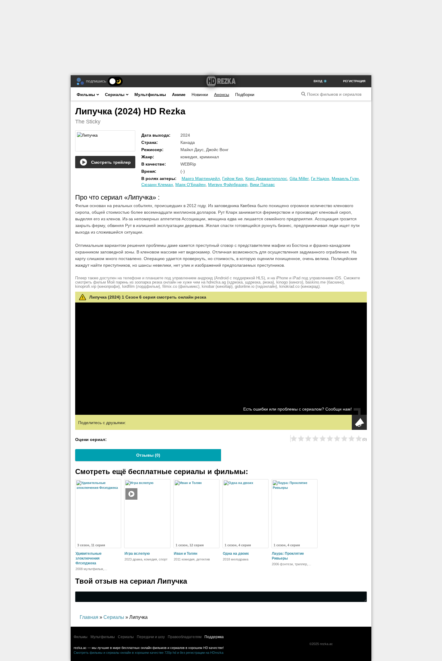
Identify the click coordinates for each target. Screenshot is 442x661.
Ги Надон (320, 178)
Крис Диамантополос (266, 178)
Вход (318, 81)
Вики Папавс (262, 184)
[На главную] (221, 81)
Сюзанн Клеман (157, 184)
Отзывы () (148, 455)
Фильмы (86, 94)
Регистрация (354, 81)
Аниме (179, 94)
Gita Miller (299, 178)
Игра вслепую (137, 553)
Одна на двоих (236, 553)
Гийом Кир (232, 178)
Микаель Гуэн (345, 178)
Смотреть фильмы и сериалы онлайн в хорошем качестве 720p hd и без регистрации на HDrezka (148, 652)
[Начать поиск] (303, 94)
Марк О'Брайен (190, 184)
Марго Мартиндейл (201, 178)
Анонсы (221, 94)
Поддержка (214, 637)
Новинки (200, 94)
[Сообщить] (359, 422)
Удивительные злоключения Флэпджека (88, 558)
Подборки (244, 94)
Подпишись (96, 81)
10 (358, 438)
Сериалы (114, 94)
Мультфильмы (150, 94)
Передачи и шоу (151, 637)
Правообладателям (184, 637)
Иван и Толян (185, 553)
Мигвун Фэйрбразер (227, 184)
